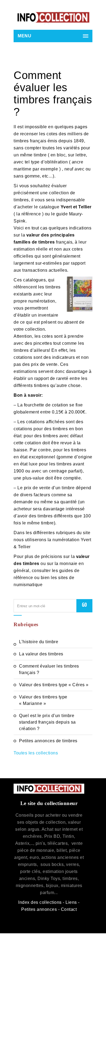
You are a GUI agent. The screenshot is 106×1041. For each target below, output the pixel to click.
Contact (69, 909)
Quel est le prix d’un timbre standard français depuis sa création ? (47, 722)
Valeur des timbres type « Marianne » (43, 700)
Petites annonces (39, 909)
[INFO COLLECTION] (53, 17)
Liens (71, 902)
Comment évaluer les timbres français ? (49, 669)
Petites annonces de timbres (48, 740)
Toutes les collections (36, 753)
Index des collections (40, 902)
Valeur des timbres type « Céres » (54, 684)
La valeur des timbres (41, 654)
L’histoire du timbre (38, 641)
